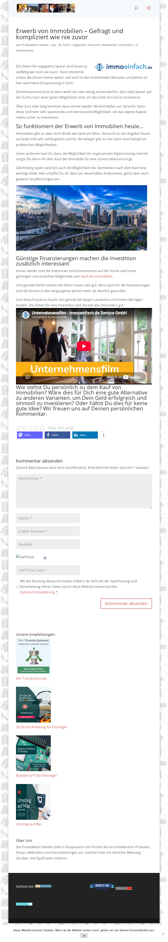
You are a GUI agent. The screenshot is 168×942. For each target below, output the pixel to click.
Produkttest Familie (35, 45)
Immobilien (109, 45)
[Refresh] (45, 557)
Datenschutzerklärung (37, 592)
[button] (30, 435)
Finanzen (94, 45)
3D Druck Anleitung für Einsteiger (41, 727)
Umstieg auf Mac (29, 824)
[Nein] (163, 934)
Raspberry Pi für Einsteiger (36, 775)
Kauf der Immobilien (96, 276)
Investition (126, 45)
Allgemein (79, 45)
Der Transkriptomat (31, 678)
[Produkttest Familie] (43, 886)
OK (84, 935)
